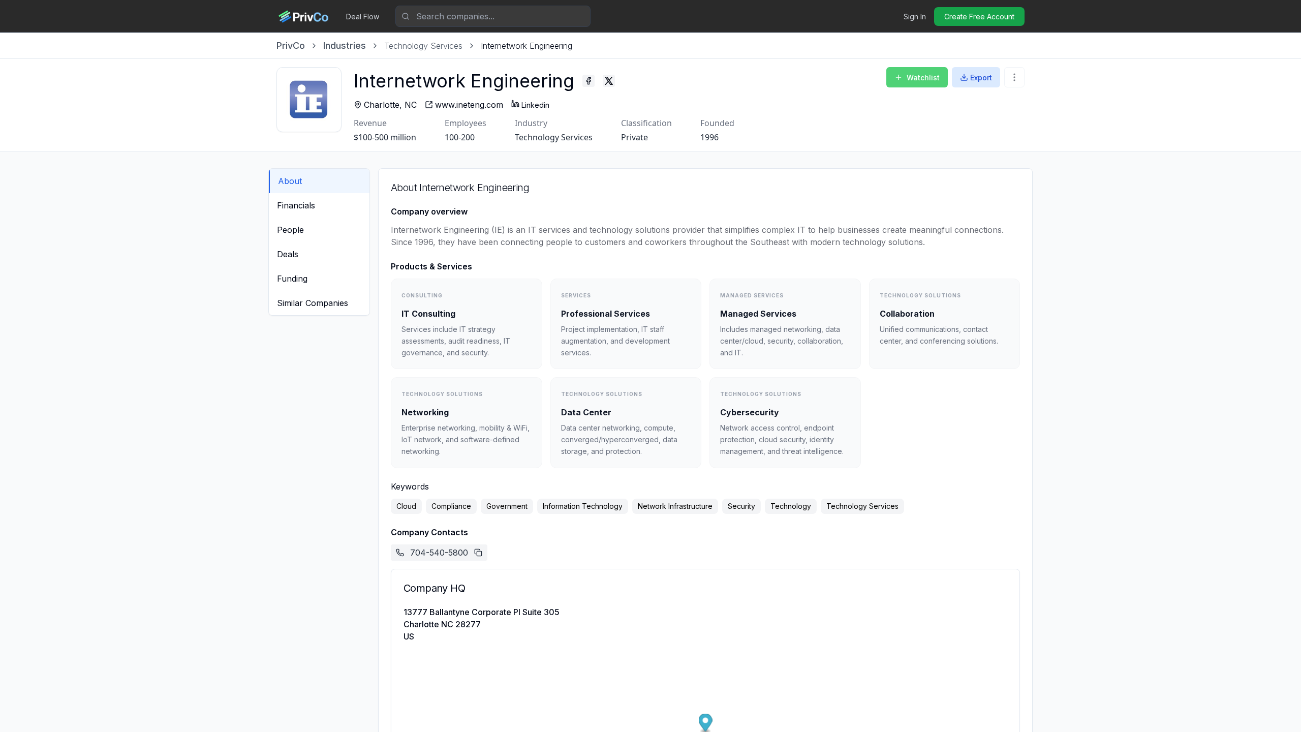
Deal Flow (362, 16)
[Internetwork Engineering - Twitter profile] (609, 81)
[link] (526, 46)
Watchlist (923, 77)
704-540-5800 (439, 552)
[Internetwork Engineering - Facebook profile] (588, 81)
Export (981, 77)
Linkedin (535, 105)
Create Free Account (979, 16)
